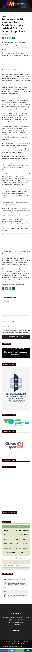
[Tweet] (6, 38)
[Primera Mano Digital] (16, 4)
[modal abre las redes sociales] (13, 38)
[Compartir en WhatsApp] (10, 38)
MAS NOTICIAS (25, 641)
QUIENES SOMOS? (12, 643)
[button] (2, 10)
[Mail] (18, 635)
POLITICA (8, 14)
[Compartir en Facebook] (3, 38)
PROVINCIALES (17, 641)
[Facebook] (13, 635)
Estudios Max (26, 646)
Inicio (3, 14)
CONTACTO (21, 643)
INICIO (3, 641)
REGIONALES (9, 641)
